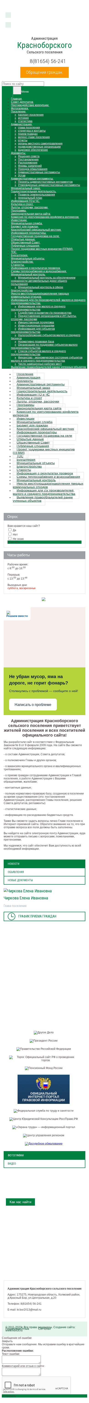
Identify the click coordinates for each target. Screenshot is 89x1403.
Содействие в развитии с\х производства (44, 312)
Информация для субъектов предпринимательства (33, 330)
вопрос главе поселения (34, 137)
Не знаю (18, 539)
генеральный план (30, 197)
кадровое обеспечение (33, 150)
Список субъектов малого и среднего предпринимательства (38, 353)
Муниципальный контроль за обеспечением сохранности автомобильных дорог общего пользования (43, 281)
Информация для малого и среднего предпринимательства (38, 308)
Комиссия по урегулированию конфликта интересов (46, 413)
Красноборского (44, 45)
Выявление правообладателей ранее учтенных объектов (43, 499)
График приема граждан (37, 916)
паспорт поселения (31, 114)
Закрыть (7, 1341)
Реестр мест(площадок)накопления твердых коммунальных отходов (48, 485)
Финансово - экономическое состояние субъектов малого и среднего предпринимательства (46, 359)
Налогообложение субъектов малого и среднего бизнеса (45, 337)
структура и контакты (32, 130)
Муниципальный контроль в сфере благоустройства (37, 289)
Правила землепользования (36, 194)
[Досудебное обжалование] (44, 1143)
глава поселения (29, 127)
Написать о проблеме (33, 705)
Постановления (28, 159)
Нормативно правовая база (36, 341)
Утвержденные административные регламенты (49, 185)
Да (14, 530)
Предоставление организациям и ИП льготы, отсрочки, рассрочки (44, 317)
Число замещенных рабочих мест (40, 364)
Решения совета (28, 156)
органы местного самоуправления (40, 143)
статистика (25, 121)
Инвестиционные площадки (36, 325)
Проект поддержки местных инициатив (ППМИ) (44, 451)
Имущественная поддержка (36, 322)
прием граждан (28, 134)
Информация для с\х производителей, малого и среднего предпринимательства (44, 492)
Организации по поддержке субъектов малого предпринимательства (44, 346)
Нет (15, 534)
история (23, 118)
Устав (21, 175)
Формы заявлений (30, 165)
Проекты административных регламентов (45, 181)
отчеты (22, 140)
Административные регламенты (39, 172)
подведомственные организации (39, 146)
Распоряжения (27, 162)
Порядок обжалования (32, 169)
